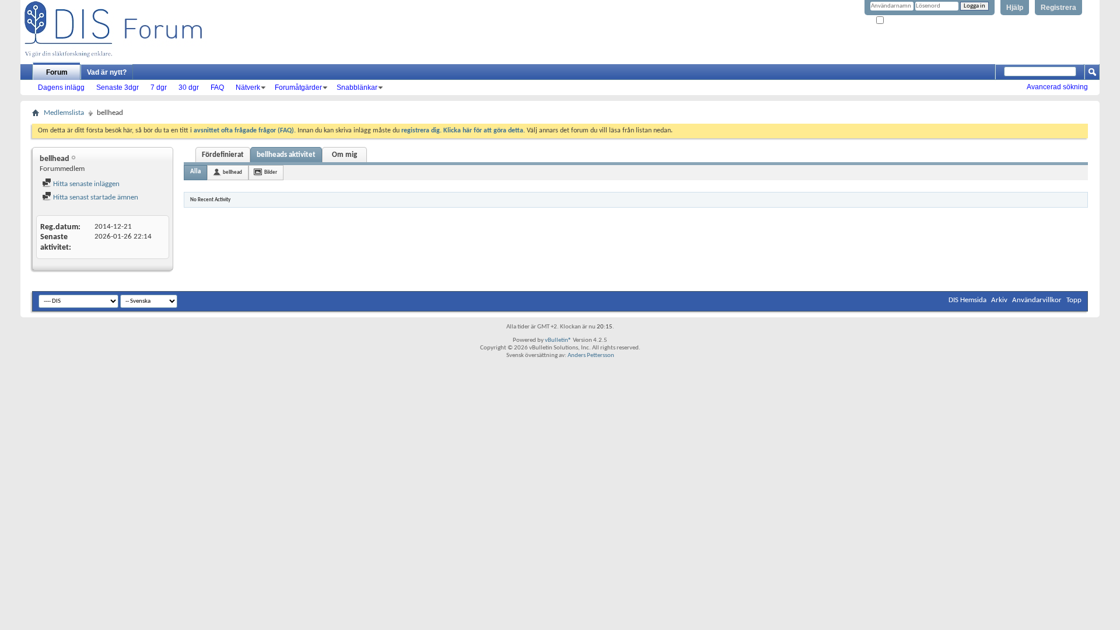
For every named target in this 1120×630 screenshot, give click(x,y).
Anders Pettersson (591, 355)
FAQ (217, 87)
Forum (57, 72)
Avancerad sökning (1057, 87)
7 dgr (158, 87)
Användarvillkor (1037, 300)
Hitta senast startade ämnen (94, 197)
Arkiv (999, 300)
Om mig (344, 155)
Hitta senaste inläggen (85, 184)
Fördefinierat (223, 155)
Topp (1074, 300)
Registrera (1058, 8)
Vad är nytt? (107, 72)
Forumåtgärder (298, 87)
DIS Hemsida (967, 300)
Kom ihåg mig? (905, 21)
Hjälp (1014, 8)
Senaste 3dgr (117, 87)
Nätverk (248, 87)
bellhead (232, 172)
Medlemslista (64, 113)
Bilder (270, 172)
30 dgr (188, 87)
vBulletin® (558, 340)
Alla (195, 172)
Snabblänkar (357, 87)
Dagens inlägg (61, 87)
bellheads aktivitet (286, 155)
